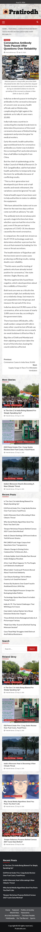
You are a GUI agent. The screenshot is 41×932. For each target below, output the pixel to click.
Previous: (19, 361)
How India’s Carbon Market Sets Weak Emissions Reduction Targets (18, 612)
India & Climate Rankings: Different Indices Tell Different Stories (20, 537)
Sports (32, 918)
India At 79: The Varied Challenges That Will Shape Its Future (19, 605)
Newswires (25, 913)
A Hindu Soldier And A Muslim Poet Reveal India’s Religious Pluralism (20, 557)
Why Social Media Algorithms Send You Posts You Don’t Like (19, 523)
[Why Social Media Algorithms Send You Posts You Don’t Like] (20, 786)
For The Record (22, 918)
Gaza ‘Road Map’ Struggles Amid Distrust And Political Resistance (19, 633)
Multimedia (10, 918)
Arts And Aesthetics (12, 915)
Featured (7, 40)
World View (14, 913)
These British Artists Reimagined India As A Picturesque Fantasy (20, 619)
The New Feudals (28, 915)
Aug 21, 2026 (20, 415)
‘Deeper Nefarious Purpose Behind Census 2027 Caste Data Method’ (20, 530)
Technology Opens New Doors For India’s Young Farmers (19, 598)
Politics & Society (16, 405)
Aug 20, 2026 (20, 806)
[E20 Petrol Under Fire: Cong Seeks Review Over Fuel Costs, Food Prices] (20, 432)
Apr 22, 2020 (22, 52)
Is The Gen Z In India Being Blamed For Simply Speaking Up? (18, 502)
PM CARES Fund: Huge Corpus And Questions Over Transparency (17, 543)
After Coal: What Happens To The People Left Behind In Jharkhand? (20, 564)
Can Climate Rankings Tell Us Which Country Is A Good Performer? (17, 578)
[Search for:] (15, 648)
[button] (4, 22)
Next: (22, 368)
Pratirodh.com (20, 928)
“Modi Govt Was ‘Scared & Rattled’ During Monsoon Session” (20, 626)
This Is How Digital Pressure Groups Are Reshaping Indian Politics (19, 591)
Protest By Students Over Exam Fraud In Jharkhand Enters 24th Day (19, 585)
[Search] (37, 22)
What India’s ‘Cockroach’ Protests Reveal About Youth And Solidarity (19, 571)
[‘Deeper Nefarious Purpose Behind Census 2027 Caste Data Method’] (20, 824)
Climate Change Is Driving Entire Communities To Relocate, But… (16, 550)
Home (7, 910)
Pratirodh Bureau (11, 52)
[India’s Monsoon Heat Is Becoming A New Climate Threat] (20, 469)
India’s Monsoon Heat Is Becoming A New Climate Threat (19, 516)
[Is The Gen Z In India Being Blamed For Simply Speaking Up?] (20, 395)
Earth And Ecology (9, 441)
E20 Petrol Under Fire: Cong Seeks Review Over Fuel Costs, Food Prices (20, 509)
